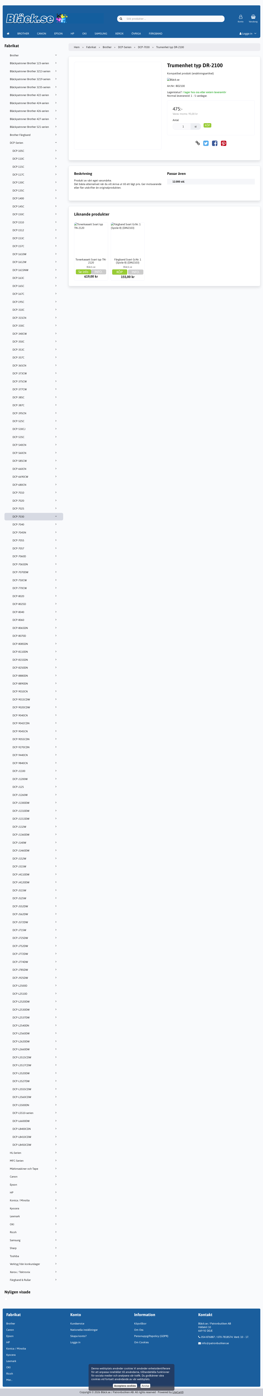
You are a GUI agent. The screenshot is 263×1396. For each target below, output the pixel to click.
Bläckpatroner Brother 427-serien (29, 118)
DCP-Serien (16, 142)
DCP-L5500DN (21, 1105)
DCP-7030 (18, 516)
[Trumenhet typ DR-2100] (9, 1299)
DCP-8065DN (20, 627)
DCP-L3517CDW (22, 1065)
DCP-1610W (19, 254)
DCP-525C (18, 421)
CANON (41, 33)
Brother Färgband (20, 134)
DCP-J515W (19, 890)
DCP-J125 (18, 786)
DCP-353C (18, 349)
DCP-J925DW (20, 977)
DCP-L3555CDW (22, 1089)
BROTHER (23, 33)
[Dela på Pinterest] (223, 143)
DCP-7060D (19, 556)
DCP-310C (18, 309)
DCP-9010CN (20, 691)
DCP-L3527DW (21, 1081)
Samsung (15, 1240)
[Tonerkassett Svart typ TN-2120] (91, 239)
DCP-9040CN (20, 715)
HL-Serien (15, 1152)
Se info (83, 272)
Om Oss (138, 1329)
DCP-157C (18, 246)
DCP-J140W (19, 842)
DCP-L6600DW (21, 1120)
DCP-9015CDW (21, 699)
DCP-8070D (19, 635)
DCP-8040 (18, 612)
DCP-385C (18, 397)
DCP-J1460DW (21, 850)
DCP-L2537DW (21, 1017)
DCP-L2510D (20, 993)
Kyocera (14, 1208)
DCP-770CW (20, 588)
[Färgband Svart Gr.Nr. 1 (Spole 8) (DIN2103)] (128, 239)
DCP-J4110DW (21, 874)
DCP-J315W (19, 866)
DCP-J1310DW (21, 810)
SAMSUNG (101, 33)
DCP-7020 (18, 500)
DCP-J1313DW (21, 818)
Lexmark (15, 1216)
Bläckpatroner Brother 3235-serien (30, 87)
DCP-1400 (18, 198)
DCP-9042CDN (21, 723)
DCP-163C (18, 277)
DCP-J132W (19, 826)
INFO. (98, 272)
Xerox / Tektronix (20, 1272)
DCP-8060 (18, 619)
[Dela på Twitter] (206, 143)
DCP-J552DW (20, 906)
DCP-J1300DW (21, 802)
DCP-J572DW (20, 922)
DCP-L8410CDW (22, 1136)
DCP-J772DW (20, 953)
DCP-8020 (18, 596)
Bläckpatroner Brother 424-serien (29, 103)
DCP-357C (18, 357)
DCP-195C (18, 301)
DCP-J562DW (20, 914)
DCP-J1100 (19, 770)
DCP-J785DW (20, 969)
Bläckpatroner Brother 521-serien (29, 126)
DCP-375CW (20, 381)
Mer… (9, 1379)
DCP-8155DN (20, 659)
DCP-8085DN (20, 643)
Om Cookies (141, 1342)
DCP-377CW (20, 389)
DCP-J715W (19, 930)
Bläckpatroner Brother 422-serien (29, 95)
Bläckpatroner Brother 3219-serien (30, 79)
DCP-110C (18, 158)
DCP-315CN (19, 317)
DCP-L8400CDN (22, 1128)
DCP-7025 (18, 508)
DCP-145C (18, 206)
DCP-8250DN (20, 667)
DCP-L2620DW (21, 1041)
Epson (13, 1184)
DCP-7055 (18, 540)
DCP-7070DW (20, 572)
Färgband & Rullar (20, 1279)
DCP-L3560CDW (22, 1097)
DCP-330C (18, 325)
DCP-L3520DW (21, 1073)
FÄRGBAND (155, 33)
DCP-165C (18, 285)
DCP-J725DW (20, 937)
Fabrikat (91, 47)
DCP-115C (18, 166)
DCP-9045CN (20, 731)
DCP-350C (18, 341)
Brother (14, 55)
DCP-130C (18, 182)
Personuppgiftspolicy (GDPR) (151, 1336)
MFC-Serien (16, 1160)
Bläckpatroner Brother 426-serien (29, 110)
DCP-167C (18, 293)
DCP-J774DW (20, 961)
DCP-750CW (20, 580)
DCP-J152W (19, 858)
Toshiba (14, 1256)
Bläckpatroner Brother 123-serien (29, 63)
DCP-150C (18, 214)
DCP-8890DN (20, 683)
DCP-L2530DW (21, 1009)
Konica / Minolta (20, 1200)
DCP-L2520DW (21, 1001)
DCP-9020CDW (21, 707)
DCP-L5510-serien (23, 1112)
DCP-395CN (19, 413)
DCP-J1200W (20, 779)
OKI (84, 33)
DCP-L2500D (20, 985)
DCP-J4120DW (21, 882)
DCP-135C (18, 190)
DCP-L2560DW (21, 1033)
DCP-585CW (20, 460)
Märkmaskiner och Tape (24, 1168)
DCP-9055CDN (21, 739)
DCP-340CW (20, 333)
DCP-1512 (18, 230)
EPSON (58, 33)
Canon (13, 1176)
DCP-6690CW (20, 476)
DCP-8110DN (20, 651)
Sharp (13, 1248)
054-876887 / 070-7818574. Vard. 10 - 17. (225, 1336)
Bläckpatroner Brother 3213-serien (30, 71)
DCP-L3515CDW (22, 1057)
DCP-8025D (19, 603)
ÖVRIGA (136, 33)
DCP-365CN (19, 365)
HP (72, 33)
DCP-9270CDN (21, 747)
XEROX (119, 33)
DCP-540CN (19, 444)
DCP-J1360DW (21, 834)
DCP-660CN (19, 468)
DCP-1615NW (20, 270)
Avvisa (145, 1385)
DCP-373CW (20, 373)
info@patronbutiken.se (215, 1343)
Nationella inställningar (84, 1329)
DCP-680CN (19, 484)
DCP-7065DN (20, 564)
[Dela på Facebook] (214, 143)
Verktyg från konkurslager (25, 1263)
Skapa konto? (78, 1336)
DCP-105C (18, 150)
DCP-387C (18, 405)
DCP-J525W (19, 898)
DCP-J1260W (20, 794)
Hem (77, 47)
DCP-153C (18, 238)
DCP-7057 (18, 548)
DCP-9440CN (20, 755)
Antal (176, 120)
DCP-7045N (19, 532)
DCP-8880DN (20, 675)
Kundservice (77, 1323)
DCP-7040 (18, 524)
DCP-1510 (18, 222)
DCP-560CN (19, 452)
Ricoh (13, 1232)
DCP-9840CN (20, 763)
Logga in (247, 33)
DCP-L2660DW (21, 1049)
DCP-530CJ (19, 428)
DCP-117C (18, 174)
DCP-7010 (18, 492)
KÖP (207, 125)
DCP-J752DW (20, 945)
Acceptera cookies (125, 1385)
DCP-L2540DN (21, 1025)
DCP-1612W (19, 262)
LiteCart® (178, 1392)
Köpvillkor (140, 1323)
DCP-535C (18, 437)
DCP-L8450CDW (22, 1144)
